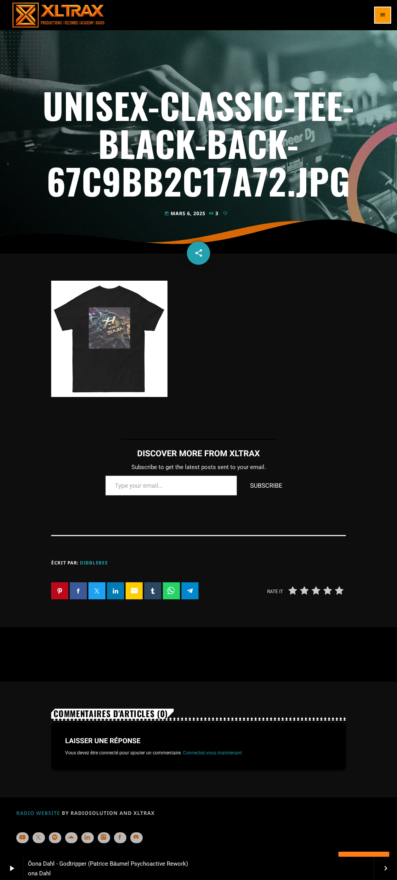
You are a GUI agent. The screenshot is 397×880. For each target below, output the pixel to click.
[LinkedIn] (87, 837)
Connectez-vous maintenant (212, 753)
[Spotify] (55, 837)
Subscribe (266, 485)
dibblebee (94, 562)
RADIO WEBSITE (38, 812)
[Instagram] (104, 837)
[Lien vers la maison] (58, 15)
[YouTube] (22, 837)
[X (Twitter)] (39, 837)
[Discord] (136, 837)
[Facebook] (120, 837)
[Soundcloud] (71, 837)
